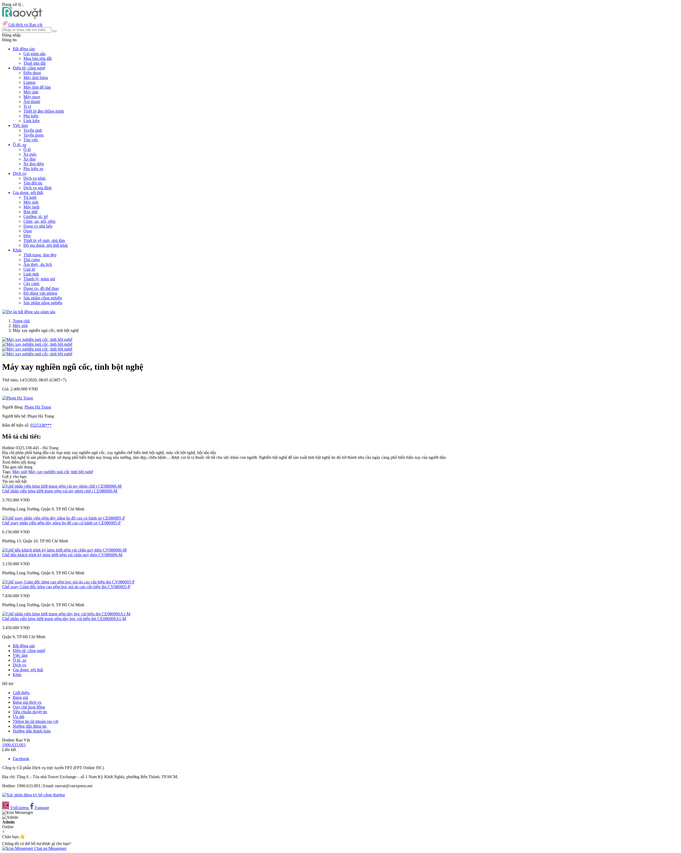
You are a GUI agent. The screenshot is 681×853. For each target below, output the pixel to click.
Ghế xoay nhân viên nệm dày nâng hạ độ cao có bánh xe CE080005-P (61, 523)
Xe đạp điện (33, 164)
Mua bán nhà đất (37, 58)
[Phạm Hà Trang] (17, 398)
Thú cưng (31, 259)
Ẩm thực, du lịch (37, 264)
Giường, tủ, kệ (35, 216)
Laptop (29, 82)
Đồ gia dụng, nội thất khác (45, 245)
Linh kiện (31, 120)
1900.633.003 (14, 745)
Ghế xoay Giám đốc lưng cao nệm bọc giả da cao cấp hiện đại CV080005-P (66, 586)
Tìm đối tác (33, 183)
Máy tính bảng (35, 77)
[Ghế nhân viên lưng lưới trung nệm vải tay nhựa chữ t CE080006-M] (62, 486)
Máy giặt (30, 202)
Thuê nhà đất (34, 63)
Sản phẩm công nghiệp (42, 298)
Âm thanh (31, 101)
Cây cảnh (31, 283)
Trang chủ (21, 321)
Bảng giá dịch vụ (27, 702)
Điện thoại (32, 73)
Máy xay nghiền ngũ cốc (49, 471)
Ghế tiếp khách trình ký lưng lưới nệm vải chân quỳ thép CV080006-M (62, 555)
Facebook (21, 758)
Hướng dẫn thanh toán (32, 731)
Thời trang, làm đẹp (39, 255)
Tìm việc (30, 140)
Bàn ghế (30, 211)
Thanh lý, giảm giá (39, 279)
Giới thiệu (21, 692)
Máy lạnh (31, 207)
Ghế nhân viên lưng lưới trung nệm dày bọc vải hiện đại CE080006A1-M (64, 618)
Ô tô (27, 149)
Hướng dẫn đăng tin (30, 726)
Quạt (27, 231)
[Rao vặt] (22, 17)
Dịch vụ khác (34, 178)
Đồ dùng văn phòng (40, 293)
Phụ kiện (30, 116)
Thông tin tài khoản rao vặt (35, 721)
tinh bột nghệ (82, 471)
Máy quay (31, 96)
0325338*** (41, 425)
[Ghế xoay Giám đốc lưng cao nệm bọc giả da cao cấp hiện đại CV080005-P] (68, 582)
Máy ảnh (30, 92)
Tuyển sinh (32, 130)
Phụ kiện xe (33, 168)
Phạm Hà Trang (37, 407)
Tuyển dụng (33, 135)
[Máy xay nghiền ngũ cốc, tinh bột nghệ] (37, 339)
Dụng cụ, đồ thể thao (41, 288)
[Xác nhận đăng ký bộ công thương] (33, 795)
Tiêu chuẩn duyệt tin (30, 712)
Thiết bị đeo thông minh (43, 111)
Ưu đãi (18, 716)
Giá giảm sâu (34, 53)
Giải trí (29, 269)
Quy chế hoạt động (29, 707)
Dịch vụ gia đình (37, 188)
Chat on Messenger (50, 848)
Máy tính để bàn (37, 87)
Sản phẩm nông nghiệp (42, 302)
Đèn (27, 235)
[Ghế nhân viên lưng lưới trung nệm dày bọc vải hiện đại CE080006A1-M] (66, 614)
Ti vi (27, 106)
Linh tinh (31, 274)
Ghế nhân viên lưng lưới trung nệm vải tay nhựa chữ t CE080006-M (59, 491)
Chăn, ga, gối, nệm (39, 221)
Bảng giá (20, 697)
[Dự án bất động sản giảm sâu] (28, 312)
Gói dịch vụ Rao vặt (25, 24)
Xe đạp (29, 159)
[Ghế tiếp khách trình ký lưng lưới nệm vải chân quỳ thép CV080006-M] (64, 550)
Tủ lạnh (29, 197)
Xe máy (30, 154)
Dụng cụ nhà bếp (37, 226)
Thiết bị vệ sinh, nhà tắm (44, 240)
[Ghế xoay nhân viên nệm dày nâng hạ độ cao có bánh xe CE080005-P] (63, 518)
